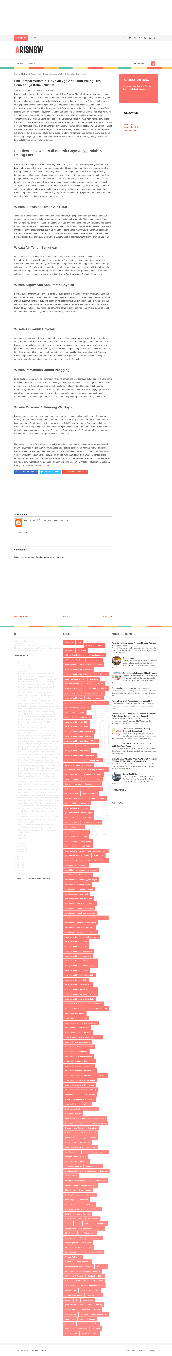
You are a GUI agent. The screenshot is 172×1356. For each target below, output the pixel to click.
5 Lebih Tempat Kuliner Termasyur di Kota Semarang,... (38, 741)
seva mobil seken (95, 1004)
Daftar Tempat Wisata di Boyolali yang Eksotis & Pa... (38, 776)
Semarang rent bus (73, 784)
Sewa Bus (90, 645)
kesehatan (85, 1309)
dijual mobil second (94, 698)
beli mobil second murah (93, 684)
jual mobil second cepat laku (76, 808)
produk (95, 1324)
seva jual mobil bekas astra (76, 946)
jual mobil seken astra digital (76, 832)
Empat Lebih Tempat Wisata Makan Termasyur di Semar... (39, 709)
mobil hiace (84, 1142)
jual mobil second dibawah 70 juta (78, 817)
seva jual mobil (71, 937)
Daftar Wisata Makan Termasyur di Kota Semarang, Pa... (39, 765)
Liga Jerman (70, 1233)
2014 (19, 865)
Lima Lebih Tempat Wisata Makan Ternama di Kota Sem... (39, 749)
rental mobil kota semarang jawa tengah (81, 880)
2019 (19, 854)
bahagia (92, 1133)
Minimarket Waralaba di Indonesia (78, 1247)
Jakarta (68, 1223)
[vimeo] (135, 38)
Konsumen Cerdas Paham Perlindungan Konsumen (85, 770)
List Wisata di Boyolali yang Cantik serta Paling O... (37, 682)
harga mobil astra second (75, 688)
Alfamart (86, 1104)
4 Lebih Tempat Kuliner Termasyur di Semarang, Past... (38, 795)
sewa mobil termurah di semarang (78, 1066)
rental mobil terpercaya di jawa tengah (80, 923)
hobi (90, 1305)
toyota (86, 779)
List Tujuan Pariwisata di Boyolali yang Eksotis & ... (37, 687)
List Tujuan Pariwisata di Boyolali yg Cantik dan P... (37, 692)
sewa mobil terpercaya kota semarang (80, 1090)
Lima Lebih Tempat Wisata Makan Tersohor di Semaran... (39, 754)
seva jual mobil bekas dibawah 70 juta (80, 966)
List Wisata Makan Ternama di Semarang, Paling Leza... (38, 808)
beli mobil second (72, 684)
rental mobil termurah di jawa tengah (79, 903)
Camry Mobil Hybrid (73, 1204)
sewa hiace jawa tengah (74, 1013)
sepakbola (94, 679)
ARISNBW (29, 50)
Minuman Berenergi (73, 1252)
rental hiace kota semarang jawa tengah (81, 870)
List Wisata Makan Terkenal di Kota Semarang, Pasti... (38, 725)
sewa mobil (82, 1329)
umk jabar (96, 1329)
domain (68, 1300)
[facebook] (125, 38)
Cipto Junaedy (128, 658)
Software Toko (71, 1133)
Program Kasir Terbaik (97, 1123)
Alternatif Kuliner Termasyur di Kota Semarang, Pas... (38, 714)
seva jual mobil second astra (76, 727)
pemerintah (69, 1324)
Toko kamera (70, 1286)
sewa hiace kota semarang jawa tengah (81, 1023)
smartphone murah (93, 1166)
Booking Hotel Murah (73, 1195)
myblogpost (18, 643)
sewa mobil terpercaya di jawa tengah (80, 1080)
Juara (78, 1223)
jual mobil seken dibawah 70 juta (78, 846)
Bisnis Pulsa (70, 1190)
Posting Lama (107, 616)
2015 (19, 862)
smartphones (90, 1171)
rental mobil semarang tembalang (78, 899)
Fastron (68, 1214)
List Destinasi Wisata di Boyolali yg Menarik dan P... (37, 760)
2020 (19, 663)
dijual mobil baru (71, 794)
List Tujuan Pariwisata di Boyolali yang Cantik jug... (37, 684)
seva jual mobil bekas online (76, 970)
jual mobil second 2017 (74, 703)
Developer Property (73, 1114)
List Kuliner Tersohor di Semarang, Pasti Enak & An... (38, 722)
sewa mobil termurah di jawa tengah (79, 1061)
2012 (19, 870)
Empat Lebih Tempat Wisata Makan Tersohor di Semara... (39, 800)
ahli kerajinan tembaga (74, 660)
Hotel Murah (70, 1123)
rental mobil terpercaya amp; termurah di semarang (85, 918)
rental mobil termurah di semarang (79, 908)
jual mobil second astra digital (77, 708)
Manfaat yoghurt (94, 1238)
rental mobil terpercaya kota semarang (80, 932)
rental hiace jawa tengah (97, 860)
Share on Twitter (52, 472)
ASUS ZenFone (88, 1095)
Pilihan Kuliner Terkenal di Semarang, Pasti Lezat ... (37, 717)
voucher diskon (71, 1333)
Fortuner (88, 765)
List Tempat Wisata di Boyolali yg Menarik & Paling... (37, 719)
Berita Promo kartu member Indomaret (80, 1185)
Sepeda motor (94, 760)
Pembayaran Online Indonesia (77, 1262)
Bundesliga (69, 1200)
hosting (99, 1305)
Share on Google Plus (77, 472)
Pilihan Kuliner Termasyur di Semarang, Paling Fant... (37, 746)
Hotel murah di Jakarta (74, 1219)
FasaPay (95, 1209)
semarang (82, 650)
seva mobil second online (75, 679)
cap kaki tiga (94, 1290)
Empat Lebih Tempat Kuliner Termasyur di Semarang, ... (38, 773)
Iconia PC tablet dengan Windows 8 (79, 1099)
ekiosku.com (88, 1300)
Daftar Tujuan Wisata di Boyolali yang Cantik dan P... (37, 676)
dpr (77, 1300)
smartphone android (73, 1166)
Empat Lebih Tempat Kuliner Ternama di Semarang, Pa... (39, 784)
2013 (19, 868)
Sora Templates (42, 1350)
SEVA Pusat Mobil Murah (27, 822)
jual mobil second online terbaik (77, 717)
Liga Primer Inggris (87, 1233)
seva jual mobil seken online (76, 674)
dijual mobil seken (90, 794)
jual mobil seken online (97, 851)
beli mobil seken (71, 789)
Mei (20, 841)
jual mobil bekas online (93, 774)
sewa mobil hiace (72, 1104)
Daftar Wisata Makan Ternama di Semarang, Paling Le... (38, 730)
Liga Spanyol (70, 1238)
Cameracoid (83, 1200)
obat (79, 642)
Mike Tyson (86, 1243)
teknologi (103, 1171)
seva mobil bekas (72, 779)
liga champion (70, 1314)
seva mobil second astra (75, 760)
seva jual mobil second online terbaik (80, 755)
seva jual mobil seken (73, 698)
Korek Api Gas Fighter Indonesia (78, 1228)
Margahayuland (71, 1243)
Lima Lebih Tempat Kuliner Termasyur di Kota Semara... (38, 706)
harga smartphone (88, 1138)
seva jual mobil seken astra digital (78, 669)
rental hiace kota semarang (76, 865)
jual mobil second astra (97, 703)
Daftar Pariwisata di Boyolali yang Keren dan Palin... (37, 711)
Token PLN (98, 1281)
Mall (81, 1238)
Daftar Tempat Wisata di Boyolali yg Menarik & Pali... (37, 679)
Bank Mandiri (101, 1181)
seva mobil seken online (97, 1009)
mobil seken (98, 856)
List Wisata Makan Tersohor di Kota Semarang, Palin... (38, 787)
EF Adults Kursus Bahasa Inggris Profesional (30, 648)
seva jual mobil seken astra (91, 665)
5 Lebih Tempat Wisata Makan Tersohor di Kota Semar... (39, 816)
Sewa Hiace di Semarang (23, 641)
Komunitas (101, 1223)
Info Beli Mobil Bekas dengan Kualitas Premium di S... (38, 825)
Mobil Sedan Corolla (93, 1252)
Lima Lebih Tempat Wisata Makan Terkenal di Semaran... (39, 781)
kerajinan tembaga (130, 130)
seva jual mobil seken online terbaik (79, 999)
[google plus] (155, 38)
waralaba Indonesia (89, 1333)
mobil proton (70, 1319)
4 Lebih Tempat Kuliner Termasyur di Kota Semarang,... (38, 811)
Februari (22, 849)
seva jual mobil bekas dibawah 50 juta (80, 961)
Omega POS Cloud (72, 1257)
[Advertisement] (86, 17)
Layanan (99, 1228)
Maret (21, 846)
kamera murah (71, 1309)
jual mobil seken (71, 822)
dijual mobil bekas (72, 774)
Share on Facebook (28, 472)
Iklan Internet (93, 1219)
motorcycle (91, 1147)
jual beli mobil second (98, 688)
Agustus (22, 835)
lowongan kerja (129, 124)
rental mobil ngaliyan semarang (77, 884)
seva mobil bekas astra (74, 1004)
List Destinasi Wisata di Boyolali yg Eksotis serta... (37, 698)
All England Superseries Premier (78, 1181)
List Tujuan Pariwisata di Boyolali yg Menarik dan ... (37, 674)
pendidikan (83, 1324)
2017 (19, 857)
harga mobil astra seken (74, 798)
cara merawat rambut (73, 1295)
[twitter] (130, 38)
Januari (22, 852)
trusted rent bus (71, 1095)
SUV (67, 1276)
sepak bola (69, 1329)
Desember (23, 665)
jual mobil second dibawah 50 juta (78, 813)
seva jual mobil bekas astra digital (78, 951)
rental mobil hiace (72, 1152)
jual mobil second (72, 693)
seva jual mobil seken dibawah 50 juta (80, 989)
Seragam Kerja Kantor (74, 1128)
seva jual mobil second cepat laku (78, 736)
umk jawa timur (71, 1176)
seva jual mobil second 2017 (76, 722)
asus (83, 1133)
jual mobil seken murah (74, 851)
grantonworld (70, 1305)
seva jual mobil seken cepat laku (78, 985)
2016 (19, 860)
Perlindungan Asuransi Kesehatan (78, 1266)
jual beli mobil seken (97, 798)
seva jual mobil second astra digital (79, 731)
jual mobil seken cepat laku (76, 837)
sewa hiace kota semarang (76, 1018)
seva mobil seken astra (74, 1009)
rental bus (69, 650)
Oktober (22, 671)
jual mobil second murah (93, 693)
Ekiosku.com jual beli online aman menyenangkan (85, 1118)
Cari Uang (89, 1204)
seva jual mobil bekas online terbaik (79, 975)
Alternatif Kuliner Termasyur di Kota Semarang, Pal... (37, 792)
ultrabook (96, 779)
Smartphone (92, 1128)
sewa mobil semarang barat (76, 1052)
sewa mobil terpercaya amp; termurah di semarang (85, 1075)
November (23, 668)
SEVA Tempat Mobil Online (24, 646)
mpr (81, 1319)
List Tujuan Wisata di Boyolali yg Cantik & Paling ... (37, 727)
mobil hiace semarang (74, 1147)
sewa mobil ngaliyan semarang (77, 1042)
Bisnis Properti (85, 1190)
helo (82, 1305)
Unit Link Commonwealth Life (91, 1286)
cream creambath (94, 1295)
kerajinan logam (94, 660)
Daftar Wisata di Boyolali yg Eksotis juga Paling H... (37, 690)
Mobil (82, 1123)
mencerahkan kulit (99, 1314)
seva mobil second (99, 674)
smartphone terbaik (73, 1171)
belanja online (70, 1290)
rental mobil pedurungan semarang (79, 889)
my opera (91, 1319)
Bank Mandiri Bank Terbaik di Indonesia (81, 1109)
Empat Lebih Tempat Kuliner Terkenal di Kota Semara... (38, 819)
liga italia (84, 1314)
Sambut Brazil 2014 (95, 1276)
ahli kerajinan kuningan (74, 655)
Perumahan (101, 1266)
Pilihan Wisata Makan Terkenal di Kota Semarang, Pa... (38, 733)
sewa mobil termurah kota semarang (79, 1071)
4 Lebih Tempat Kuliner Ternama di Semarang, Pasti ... (38, 806)
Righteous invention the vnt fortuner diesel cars (130, 688)
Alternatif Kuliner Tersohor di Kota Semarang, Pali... (37, 738)
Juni (20, 838)
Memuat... (115, 797)
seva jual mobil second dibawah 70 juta (80, 746)
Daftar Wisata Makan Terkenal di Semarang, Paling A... (38, 830)
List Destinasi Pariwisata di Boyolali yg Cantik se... (37, 768)
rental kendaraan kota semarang (78, 875)
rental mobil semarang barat (76, 894)
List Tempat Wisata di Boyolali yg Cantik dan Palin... (37, 736)
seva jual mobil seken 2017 (76, 980)
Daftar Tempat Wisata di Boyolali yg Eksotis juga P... (37, 703)
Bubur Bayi (91, 1195)
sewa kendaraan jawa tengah (77, 1028)
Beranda (65, 616)
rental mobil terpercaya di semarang (79, 927)
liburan (97, 1309)
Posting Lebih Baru (21, 616)
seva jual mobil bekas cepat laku (78, 956)
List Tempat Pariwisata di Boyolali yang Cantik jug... (37, 744)
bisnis (50, 90)
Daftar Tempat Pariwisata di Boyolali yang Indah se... (37, 695)
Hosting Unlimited (83, 1214)
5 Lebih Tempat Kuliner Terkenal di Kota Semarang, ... (38, 827)
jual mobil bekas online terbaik (77, 803)
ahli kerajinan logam (96, 655)
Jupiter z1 (89, 1223)
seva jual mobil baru (90, 937)
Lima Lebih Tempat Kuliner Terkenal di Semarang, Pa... (38, 814)
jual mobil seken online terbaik (77, 856)
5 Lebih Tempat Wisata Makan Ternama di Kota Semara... (39, 771)
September (23, 833)
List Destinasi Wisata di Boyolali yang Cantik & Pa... (37, 701)
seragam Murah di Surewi (75, 1157)
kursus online (70, 1142)
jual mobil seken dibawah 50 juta (78, 841)
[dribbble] (145, 38)
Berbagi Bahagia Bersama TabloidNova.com (140, 673)
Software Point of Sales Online (77, 1281)
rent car (79, 860)
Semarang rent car (92, 784)
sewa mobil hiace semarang (76, 1161)
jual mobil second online (74, 712)
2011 (19, 873)
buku (83, 1290)
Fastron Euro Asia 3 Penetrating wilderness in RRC (132, 701)
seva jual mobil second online (77, 751)
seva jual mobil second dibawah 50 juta (80, 741)
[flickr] (140, 38)
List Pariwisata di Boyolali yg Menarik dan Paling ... (37, 752)
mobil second (70, 665)
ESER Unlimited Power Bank (76, 1209)
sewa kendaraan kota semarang (78, 1032)
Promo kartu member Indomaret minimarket (82, 1271)
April (21, 843)
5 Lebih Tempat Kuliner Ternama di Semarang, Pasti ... (38, 779)
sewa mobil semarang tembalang (78, 1056)
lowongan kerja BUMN (132, 127)
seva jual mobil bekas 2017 (76, 942)
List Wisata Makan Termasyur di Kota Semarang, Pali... (38, 757)
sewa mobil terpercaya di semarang (79, 1085)
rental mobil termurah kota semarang (80, 913)
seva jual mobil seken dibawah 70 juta (80, 994)
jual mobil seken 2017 (91, 822)
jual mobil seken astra (74, 827)
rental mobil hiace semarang (95, 1152)
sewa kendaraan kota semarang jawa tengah (83, 1037)
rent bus (68, 860)
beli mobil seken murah (92, 789)
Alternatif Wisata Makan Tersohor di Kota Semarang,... (38, 803)
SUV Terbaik (78, 1276)
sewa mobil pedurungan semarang (79, 1047)
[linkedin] (150, 38)
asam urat (69, 642)
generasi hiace (71, 1138)
